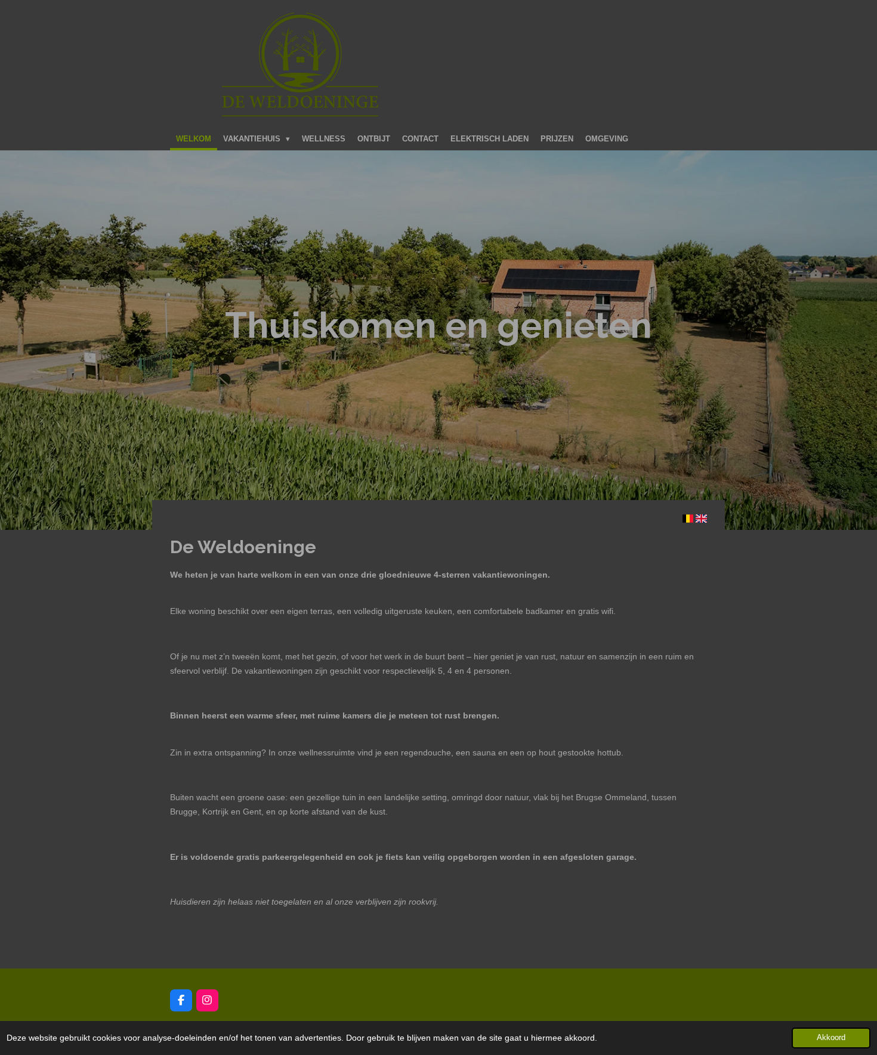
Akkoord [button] (831, 1038)
